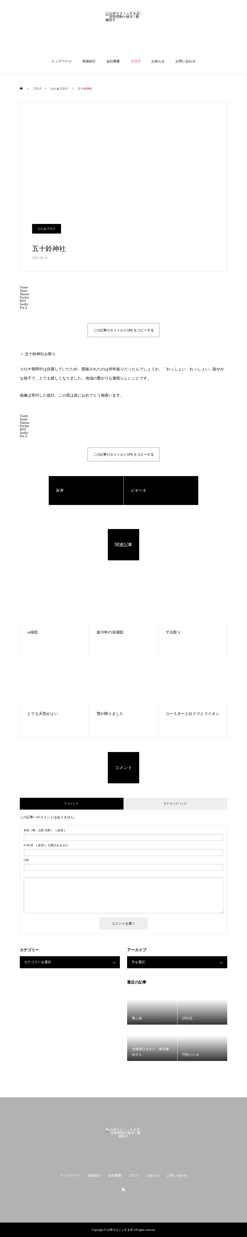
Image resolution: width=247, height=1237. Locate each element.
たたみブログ (46, 228)
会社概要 (113, 61)
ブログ (135, 61)
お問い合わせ (185, 61)
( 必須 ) (44, 830)
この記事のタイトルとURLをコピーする (123, 330)
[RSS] (123, 1189)
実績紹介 (89, 61)
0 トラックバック (175, 803)
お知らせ (158, 61)
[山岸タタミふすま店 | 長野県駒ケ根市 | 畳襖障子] (123, 30)
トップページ (61, 61)
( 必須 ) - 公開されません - (47, 845)
